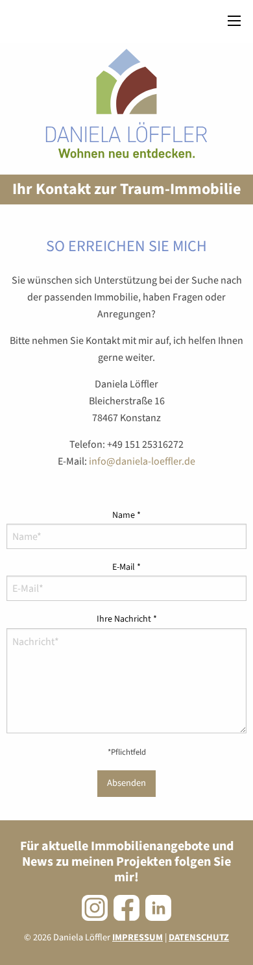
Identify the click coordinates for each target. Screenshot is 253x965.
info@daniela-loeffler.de (142, 461)
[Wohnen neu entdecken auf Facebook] (126, 908)
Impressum (137, 937)
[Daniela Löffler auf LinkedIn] (158, 908)
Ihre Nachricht (127, 619)
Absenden (126, 783)
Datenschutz (199, 937)
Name (126, 515)
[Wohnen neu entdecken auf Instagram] (95, 908)
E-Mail (126, 567)
